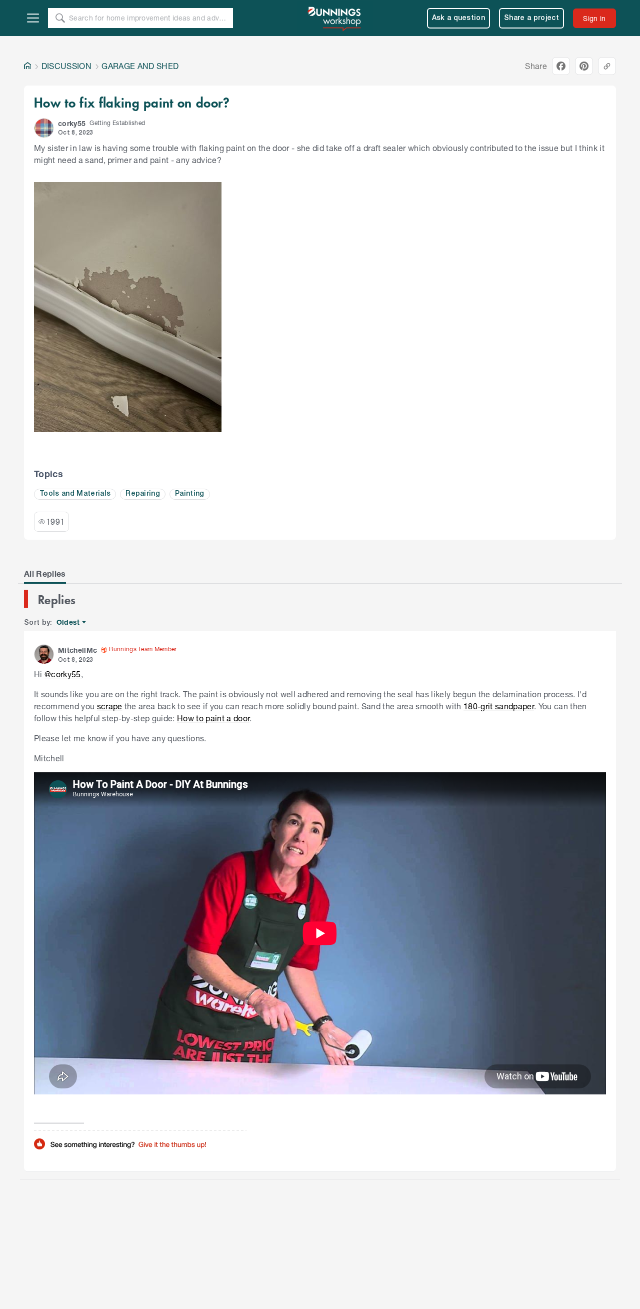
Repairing (143, 494)
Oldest (68, 622)
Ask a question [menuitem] (459, 18)
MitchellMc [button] (77, 650)
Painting (189, 494)
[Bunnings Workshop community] (335, 18)
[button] (44, 128)
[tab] (45, 574)
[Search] (60, 18)
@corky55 (62, 674)
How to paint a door (213, 718)
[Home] (27, 66)
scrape (109, 706)
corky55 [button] (72, 123)
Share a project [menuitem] (531, 18)
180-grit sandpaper (499, 706)
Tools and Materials (75, 494)
